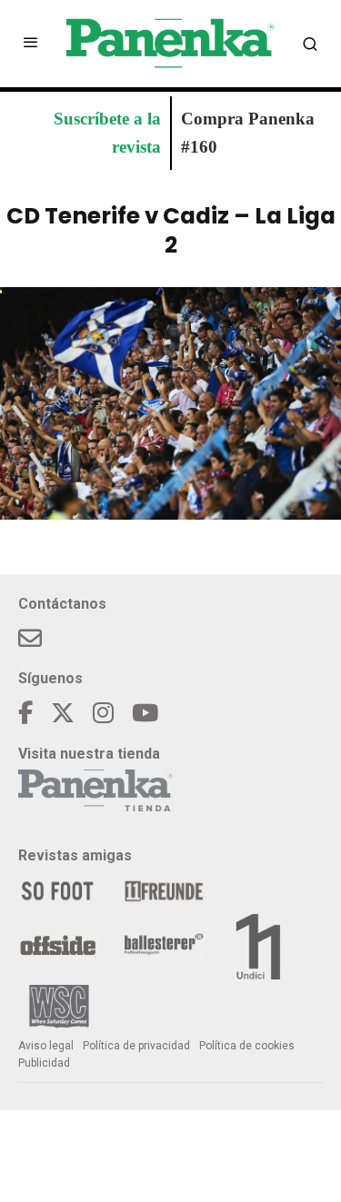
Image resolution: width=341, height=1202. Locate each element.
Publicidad (44, 1063)
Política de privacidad (136, 1045)
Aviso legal (46, 1045)
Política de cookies (247, 1045)
